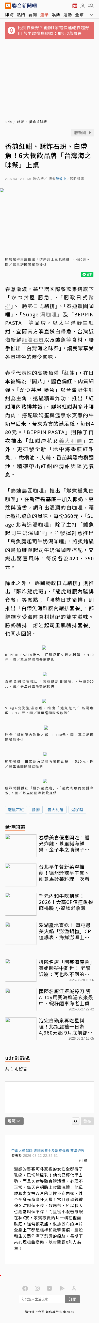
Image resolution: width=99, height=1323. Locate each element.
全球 (79, 14)
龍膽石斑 (16, 809)
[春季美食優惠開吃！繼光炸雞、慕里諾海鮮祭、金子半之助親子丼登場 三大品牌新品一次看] (21, 845)
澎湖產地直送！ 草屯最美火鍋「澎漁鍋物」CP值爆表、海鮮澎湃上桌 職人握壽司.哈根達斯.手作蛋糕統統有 (66, 931)
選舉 (44, 14)
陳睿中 (61, 179)
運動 (67, 14)
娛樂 (56, 14)
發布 (87, 1121)
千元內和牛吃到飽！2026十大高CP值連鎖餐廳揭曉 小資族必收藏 (66, 902)
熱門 (21, 14)
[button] (83, 6)
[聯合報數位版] (75, 6)
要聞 (32, 14)
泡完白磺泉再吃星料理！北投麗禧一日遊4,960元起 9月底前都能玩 (66, 1026)
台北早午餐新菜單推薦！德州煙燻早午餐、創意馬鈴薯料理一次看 (64, 873)
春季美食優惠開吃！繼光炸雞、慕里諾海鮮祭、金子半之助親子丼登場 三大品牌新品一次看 (64, 843)
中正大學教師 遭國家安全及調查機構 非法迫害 (48, 1150)
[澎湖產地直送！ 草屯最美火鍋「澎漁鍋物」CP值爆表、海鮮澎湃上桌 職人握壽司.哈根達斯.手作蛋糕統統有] (21, 933)
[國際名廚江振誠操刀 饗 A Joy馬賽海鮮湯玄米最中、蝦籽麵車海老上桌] (21, 999)
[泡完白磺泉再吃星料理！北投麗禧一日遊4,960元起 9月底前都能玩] (21, 1028)
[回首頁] (24, 6)
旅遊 (20, 122)
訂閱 (72, 1299)
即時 (9, 14)
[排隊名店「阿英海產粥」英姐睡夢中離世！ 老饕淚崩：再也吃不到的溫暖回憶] (21, 970)
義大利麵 (55, 809)
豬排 (36, 809)
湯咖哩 (77, 809)
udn (9, 122)
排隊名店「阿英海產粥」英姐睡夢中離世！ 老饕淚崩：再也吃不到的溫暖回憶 (65, 968)
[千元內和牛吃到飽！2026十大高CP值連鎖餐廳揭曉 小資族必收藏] (21, 904)
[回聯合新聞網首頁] (8, 6)
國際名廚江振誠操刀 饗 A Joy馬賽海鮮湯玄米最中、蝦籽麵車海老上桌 (66, 997)
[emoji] (75, 1121)
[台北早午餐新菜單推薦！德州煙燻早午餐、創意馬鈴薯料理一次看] (21, 875)
